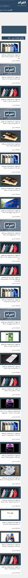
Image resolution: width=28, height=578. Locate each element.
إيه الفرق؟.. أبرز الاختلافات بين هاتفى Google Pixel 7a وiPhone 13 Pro (10, 189)
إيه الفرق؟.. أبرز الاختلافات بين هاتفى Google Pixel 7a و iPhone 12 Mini (10, 123)
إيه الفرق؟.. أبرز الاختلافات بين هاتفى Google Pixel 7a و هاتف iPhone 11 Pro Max (10, 257)
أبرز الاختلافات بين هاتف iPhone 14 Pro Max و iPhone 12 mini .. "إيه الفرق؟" (10, 412)
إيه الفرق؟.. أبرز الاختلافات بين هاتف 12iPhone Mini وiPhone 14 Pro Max (10, 78)
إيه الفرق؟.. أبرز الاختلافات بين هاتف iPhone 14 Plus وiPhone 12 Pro (10, 568)
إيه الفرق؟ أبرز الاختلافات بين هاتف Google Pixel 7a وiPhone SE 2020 (11, 523)
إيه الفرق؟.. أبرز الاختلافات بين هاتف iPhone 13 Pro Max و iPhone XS (10, 167)
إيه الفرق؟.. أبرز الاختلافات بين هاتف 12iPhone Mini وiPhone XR (10, 145)
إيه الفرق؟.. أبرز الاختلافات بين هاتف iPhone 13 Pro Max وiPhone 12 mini (10, 434)
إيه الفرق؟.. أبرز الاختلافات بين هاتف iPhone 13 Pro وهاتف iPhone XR (10, 234)
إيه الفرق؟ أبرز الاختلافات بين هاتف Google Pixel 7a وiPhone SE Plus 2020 (10, 501)
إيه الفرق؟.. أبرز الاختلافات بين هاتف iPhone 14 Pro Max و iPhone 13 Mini (10, 457)
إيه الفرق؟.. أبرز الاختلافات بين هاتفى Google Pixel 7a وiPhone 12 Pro (10, 345)
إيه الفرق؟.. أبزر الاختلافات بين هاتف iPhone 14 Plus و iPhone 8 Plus (10, 390)
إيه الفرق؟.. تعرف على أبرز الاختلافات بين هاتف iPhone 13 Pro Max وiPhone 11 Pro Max (10, 279)
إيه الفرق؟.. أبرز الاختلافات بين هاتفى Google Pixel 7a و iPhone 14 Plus (10, 100)
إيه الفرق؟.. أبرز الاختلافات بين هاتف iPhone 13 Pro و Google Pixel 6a (10, 301)
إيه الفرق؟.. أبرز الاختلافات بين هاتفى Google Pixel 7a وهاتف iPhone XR (10, 212)
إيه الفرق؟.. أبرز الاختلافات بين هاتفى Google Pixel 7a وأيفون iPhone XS (10, 323)
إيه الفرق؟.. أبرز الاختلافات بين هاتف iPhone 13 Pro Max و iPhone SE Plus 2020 (10, 57)
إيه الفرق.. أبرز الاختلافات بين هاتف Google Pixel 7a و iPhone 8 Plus (11, 368)
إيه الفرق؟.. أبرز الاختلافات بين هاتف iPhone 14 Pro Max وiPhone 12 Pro (10, 546)
